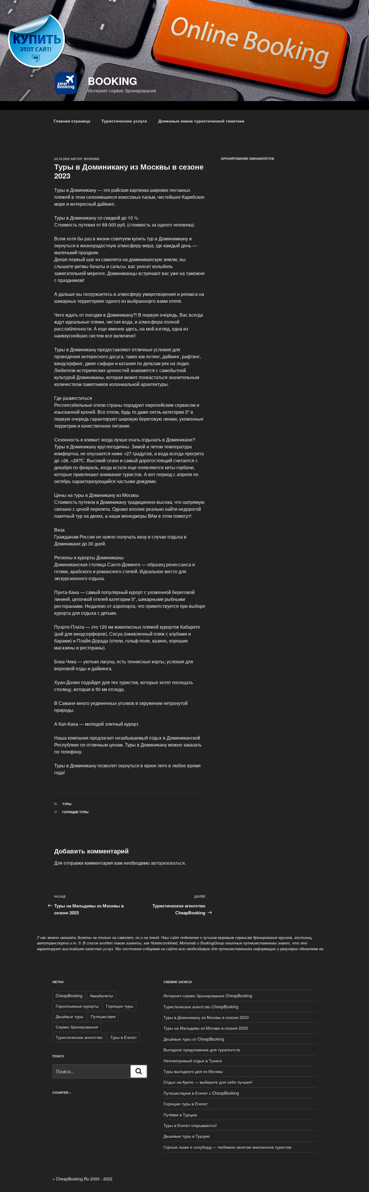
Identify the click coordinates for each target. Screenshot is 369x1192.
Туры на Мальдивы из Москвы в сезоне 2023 (205, 1028)
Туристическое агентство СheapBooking (200, 1006)
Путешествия (103, 1016)
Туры (66, 804)
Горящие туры (75, 812)
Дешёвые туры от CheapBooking (193, 1039)
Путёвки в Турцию (180, 1114)
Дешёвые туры (69, 1016)
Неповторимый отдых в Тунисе (192, 1060)
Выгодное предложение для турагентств (201, 1049)
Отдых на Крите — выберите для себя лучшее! (208, 1082)
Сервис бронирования (77, 1027)
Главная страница (72, 121)
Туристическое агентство (79, 1037)
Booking (112, 80)
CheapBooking (69, 995)
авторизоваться (168, 862)
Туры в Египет (123, 1037)
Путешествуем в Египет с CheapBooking (201, 1093)
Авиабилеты (101, 995)
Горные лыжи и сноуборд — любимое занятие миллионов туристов (227, 1147)
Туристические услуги (124, 121)
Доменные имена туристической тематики (201, 121)
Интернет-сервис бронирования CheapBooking (207, 995)
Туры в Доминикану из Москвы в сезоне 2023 (206, 1017)
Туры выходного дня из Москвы (193, 1071)
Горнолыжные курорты (77, 1006)
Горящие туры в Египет (185, 1103)
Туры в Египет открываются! (190, 1125)
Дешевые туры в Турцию (186, 1136)
